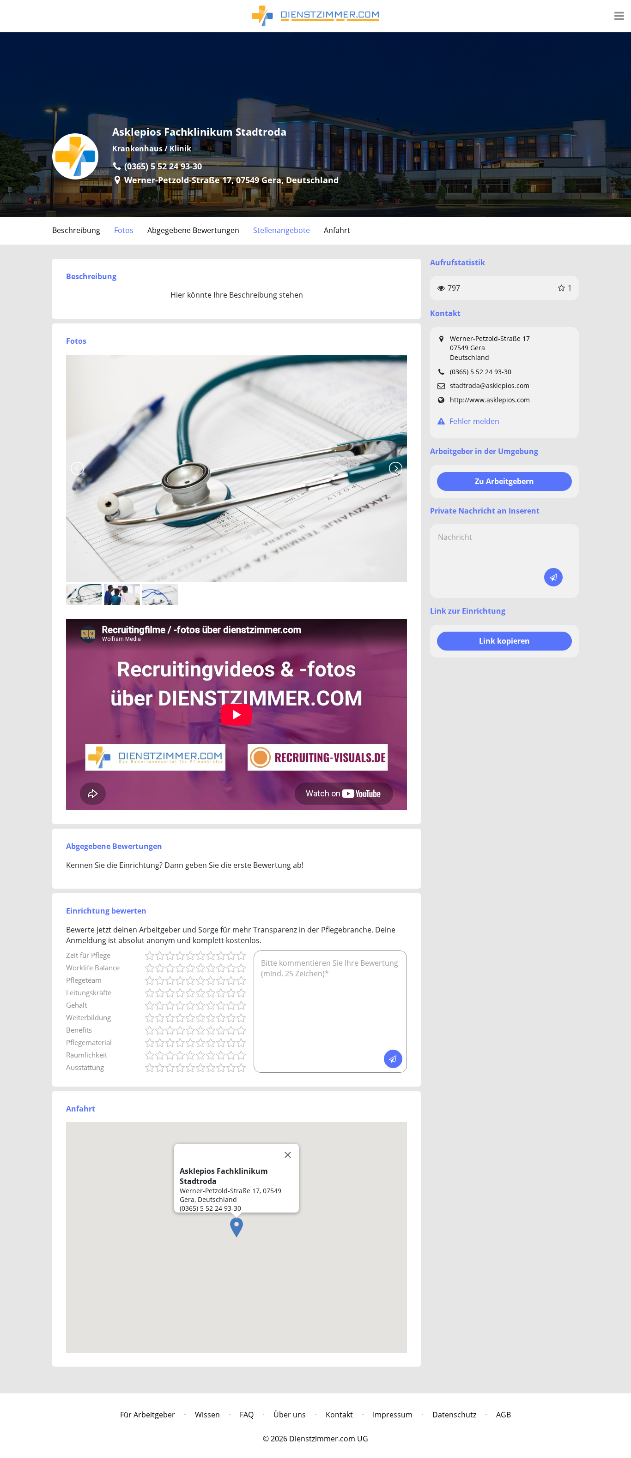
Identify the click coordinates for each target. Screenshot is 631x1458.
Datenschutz (454, 1415)
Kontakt (339, 1415)
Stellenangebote (281, 230)
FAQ (247, 1415)
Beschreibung (76, 230)
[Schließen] (288, 1155)
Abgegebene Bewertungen (193, 230)
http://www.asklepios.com (490, 399)
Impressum (393, 1415)
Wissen (207, 1415)
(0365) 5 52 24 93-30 (480, 371)
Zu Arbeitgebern (504, 481)
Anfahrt (337, 230)
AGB (503, 1415)
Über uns (289, 1415)
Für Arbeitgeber (147, 1415)
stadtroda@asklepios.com (489, 385)
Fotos (123, 230)
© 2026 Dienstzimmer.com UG (315, 1439)
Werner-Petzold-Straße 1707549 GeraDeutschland (490, 348)
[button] (236, 1227)
